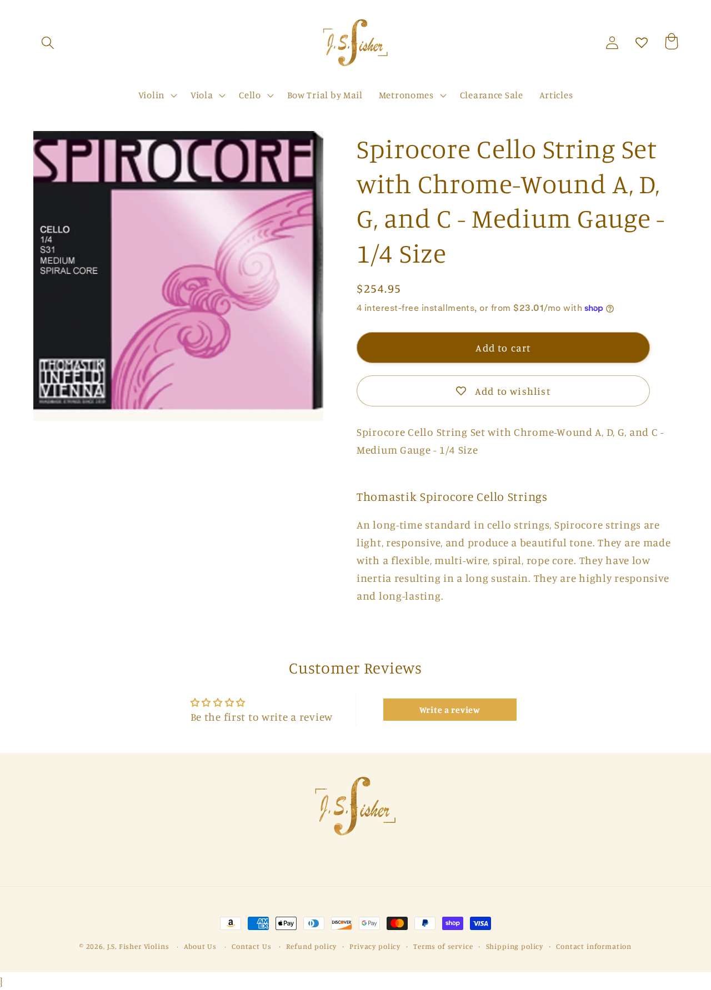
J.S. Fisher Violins (138, 946)
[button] (48, 43)
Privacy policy (374, 946)
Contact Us (251, 946)
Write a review (449, 709)
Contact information (594, 946)
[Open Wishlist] (642, 43)
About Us (200, 946)
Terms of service (443, 946)
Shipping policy (515, 946)
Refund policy (311, 946)
